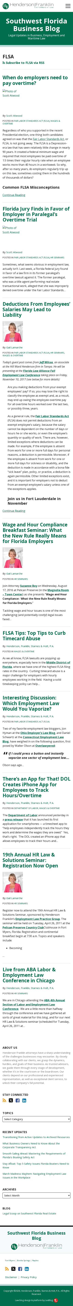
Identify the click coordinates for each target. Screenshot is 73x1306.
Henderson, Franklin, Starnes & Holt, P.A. (30, 646)
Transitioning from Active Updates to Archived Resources (36, 1137)
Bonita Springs (24, 1260)
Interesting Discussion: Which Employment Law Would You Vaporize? (31, 703)
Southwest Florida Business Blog (36, 24)
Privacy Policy (29, 1277)
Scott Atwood (14, 115)
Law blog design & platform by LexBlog (34, 1300)
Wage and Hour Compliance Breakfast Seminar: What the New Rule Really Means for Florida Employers (35, 532)
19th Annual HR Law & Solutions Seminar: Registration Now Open (30, 860)
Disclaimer (11, 1277)
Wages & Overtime (13, 355)
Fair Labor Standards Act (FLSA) (31, 120)
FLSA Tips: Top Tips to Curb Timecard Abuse (34, 636)
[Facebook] (18, 1100)
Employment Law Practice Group (37, 919)
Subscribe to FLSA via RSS (24, 63)
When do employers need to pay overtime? (35, 80)
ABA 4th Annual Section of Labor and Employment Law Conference (34, 1004)
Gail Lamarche (14, 347)
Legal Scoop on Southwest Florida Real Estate (29, 1213)
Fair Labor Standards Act (48, 139)
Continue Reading (14, 195)
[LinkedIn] (24, 1100)
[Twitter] (11, 1100)
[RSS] (4, 1100)
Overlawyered (45, 746)
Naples (35, 1260)
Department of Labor (26, 808)
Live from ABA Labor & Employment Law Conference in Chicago (29, 975)
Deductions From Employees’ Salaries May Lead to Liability (36, 309)
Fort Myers (10, 1260)
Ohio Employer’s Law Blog (37, 733)
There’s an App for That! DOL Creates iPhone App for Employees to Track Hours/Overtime (36, 787)
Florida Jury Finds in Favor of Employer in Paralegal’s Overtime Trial (36, 214)
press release (14, 819)
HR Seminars (57, 257)
